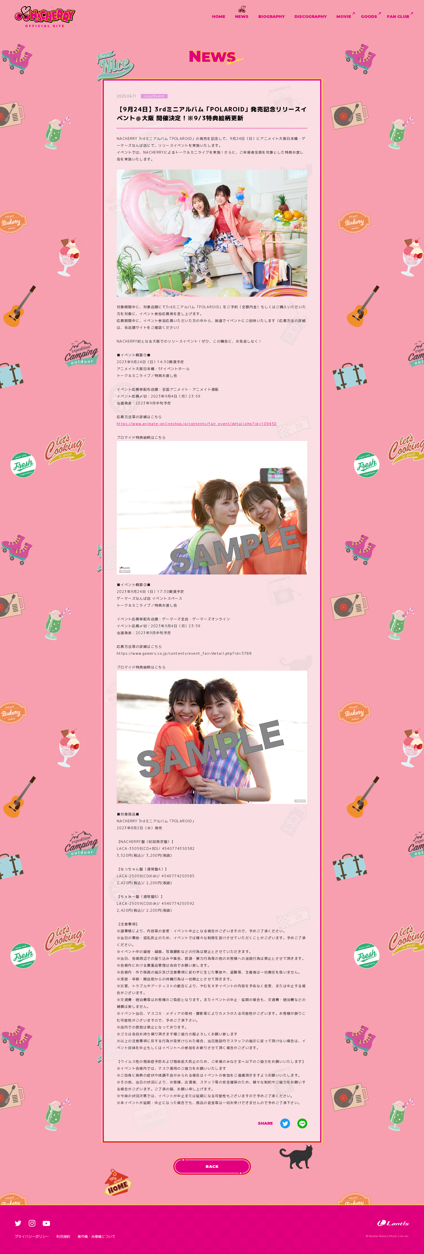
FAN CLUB (398, 16)
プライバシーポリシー (32, 1236)
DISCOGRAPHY (310, 16)
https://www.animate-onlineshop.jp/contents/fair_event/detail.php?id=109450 (197, 423)
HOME (218, 16)
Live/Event (154, 96)
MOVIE (343, 16)
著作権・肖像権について (96, 1236)
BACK (212, 1166)
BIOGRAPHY (271, 16)
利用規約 (63, 1236)
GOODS (369, 16)
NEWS (242, 16)
